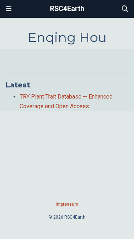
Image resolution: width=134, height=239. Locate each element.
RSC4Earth (67, 9)
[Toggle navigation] (8, 9)
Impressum (67, 204)
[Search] (125, 9)
